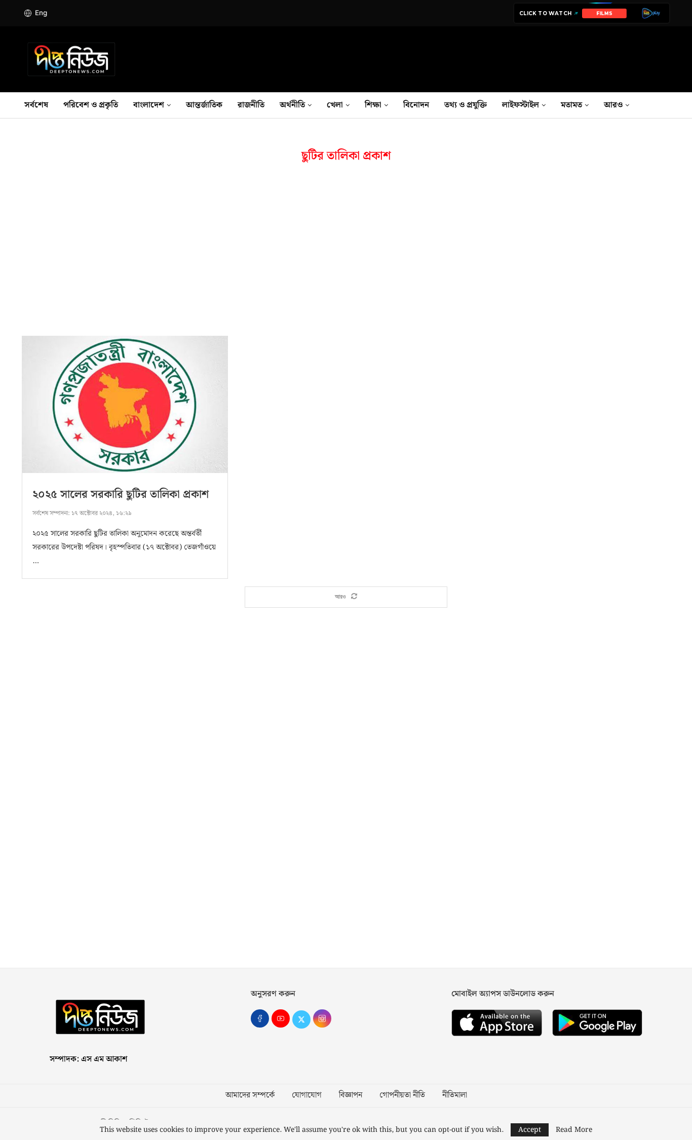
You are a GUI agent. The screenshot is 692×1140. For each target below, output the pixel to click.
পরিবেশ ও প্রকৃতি (90, 105)
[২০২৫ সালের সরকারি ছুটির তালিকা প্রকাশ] (125, 404)
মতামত (571, 105)
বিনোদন (416, 105)
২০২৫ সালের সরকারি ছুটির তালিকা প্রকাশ (120, 494)
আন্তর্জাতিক (204, 105)
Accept (529, 1129)
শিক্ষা (373, 105)
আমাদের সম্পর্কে (250, 1095)
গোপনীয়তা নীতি (402, 1095)
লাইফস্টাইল (520, 105)
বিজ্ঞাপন (350, 1095)
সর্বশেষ (36, 105)
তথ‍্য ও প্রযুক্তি (465, 105)
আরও (613, 105)
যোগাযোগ (307, 1095)
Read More (574, 1129)
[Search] (670, 105)
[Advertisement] (346, 250)
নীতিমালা (454, 1095)
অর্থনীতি (292, 105)
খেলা (335, 105)
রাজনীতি (251, 105)
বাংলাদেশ (148, 105)
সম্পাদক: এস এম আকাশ (88, 1059)
